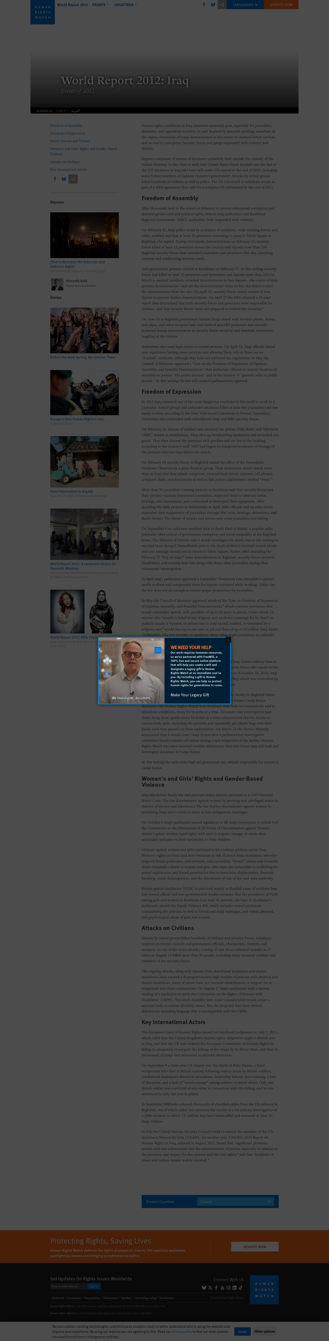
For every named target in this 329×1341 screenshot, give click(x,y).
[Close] (228, 639)
